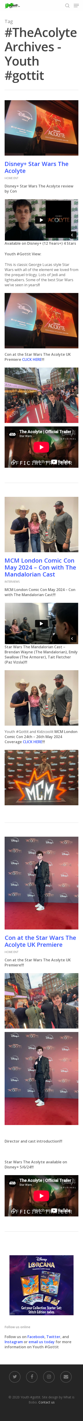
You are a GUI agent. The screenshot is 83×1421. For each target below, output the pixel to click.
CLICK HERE (32, 359)
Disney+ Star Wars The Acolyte (36, 167)
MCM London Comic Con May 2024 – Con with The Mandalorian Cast (40, 567)
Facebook (35, 1336)
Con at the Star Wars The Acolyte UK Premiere (40, 941)
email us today (42, 1341)
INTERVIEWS (12, 582)
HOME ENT (11, 178)
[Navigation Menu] (76, 5)
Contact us (47, 1402)
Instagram (14, 1341)
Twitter (53, 1336)
